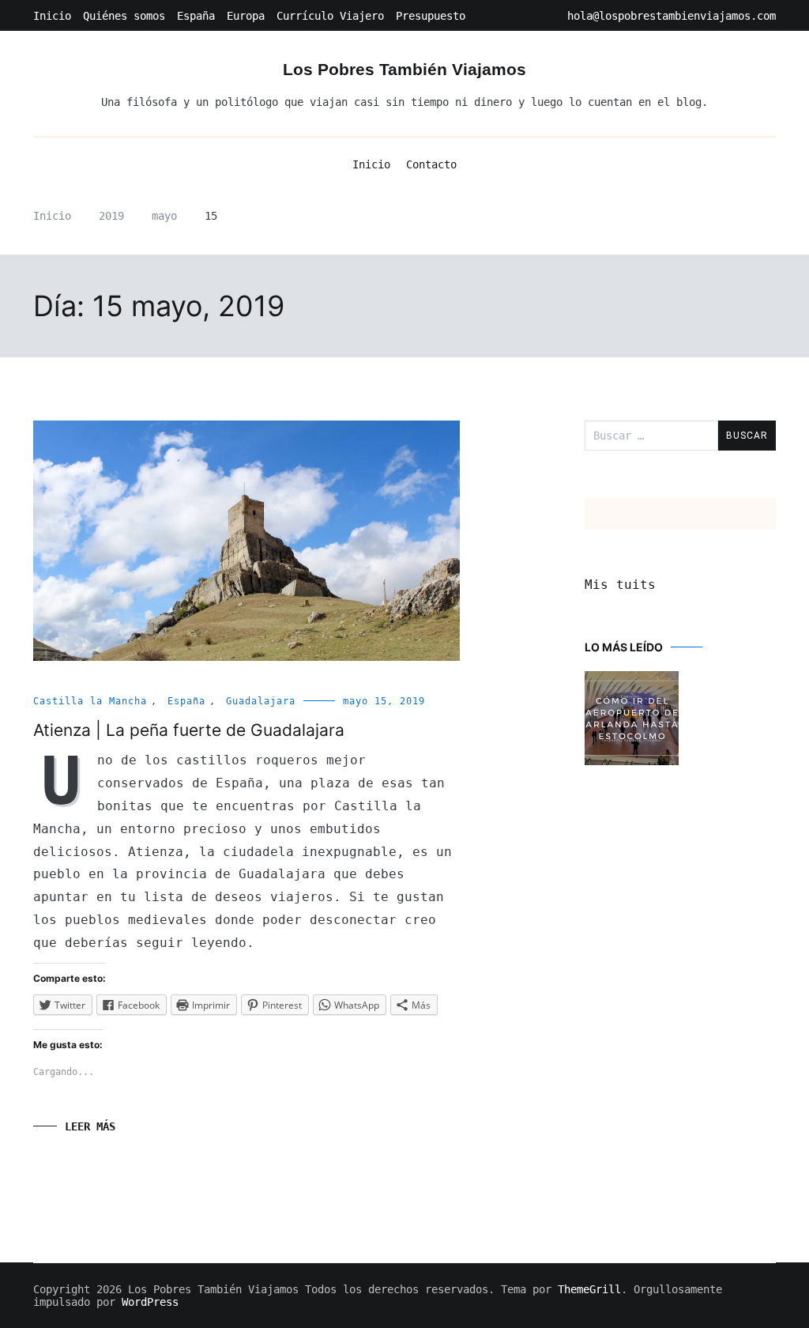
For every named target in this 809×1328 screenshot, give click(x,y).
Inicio (52, 15)
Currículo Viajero (330, 15)
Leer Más (90, 1126)
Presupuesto (430, 15)
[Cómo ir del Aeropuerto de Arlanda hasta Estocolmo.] (632, 719)
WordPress (150, 1302)
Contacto (431, 164)
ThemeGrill (589, 1289)
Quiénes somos (124, 15)
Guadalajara (260, 701)
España (196, 15)
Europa (246, 15)
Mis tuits (620, 584)
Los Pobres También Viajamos (404, 69)
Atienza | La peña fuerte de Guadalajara (188, 730)
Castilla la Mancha (90, 701)
